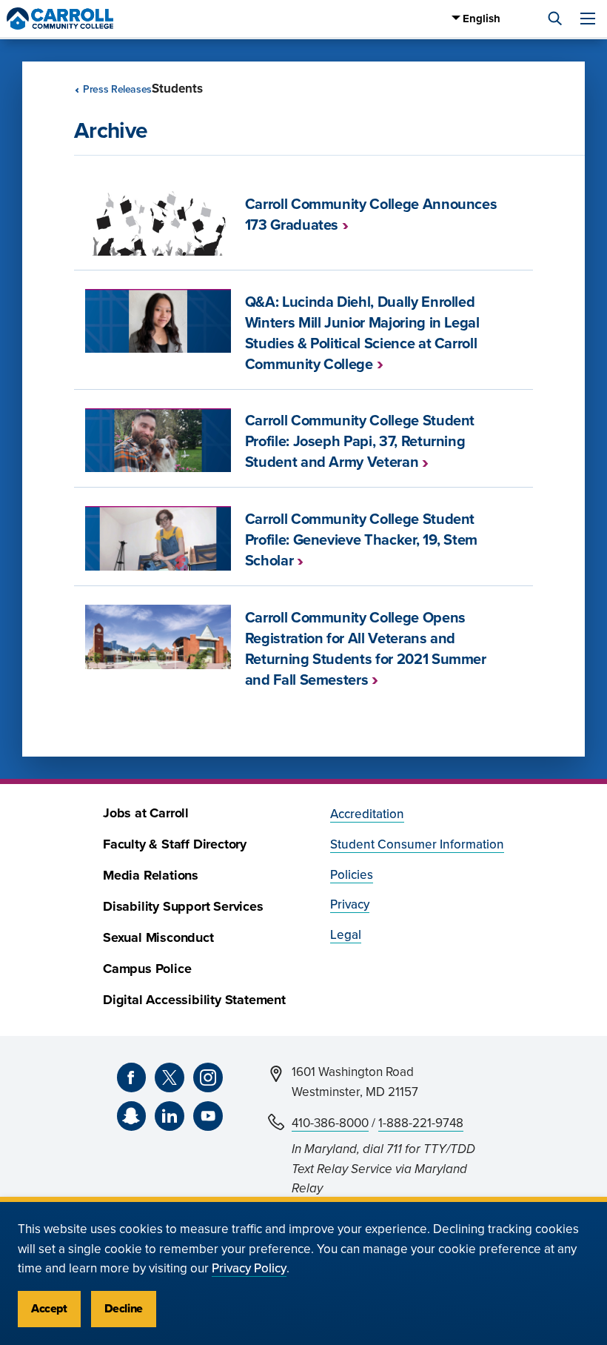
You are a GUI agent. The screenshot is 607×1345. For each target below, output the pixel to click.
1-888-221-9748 (420, 1123)
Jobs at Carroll (146, 813)
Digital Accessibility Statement (194, 1000)
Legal (345, 935)
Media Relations (150, 875)
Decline (123, 1308)
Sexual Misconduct (158, 938)
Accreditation (367, 814)
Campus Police (147, 969)
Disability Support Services (183, 906)
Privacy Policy (249, 1268)
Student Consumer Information (417, 844)
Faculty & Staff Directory (175, 844)
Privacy (349, 904)
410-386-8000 (330, 1123)
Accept (49, 1308)
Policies (351, 875)
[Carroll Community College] (60, 18)
